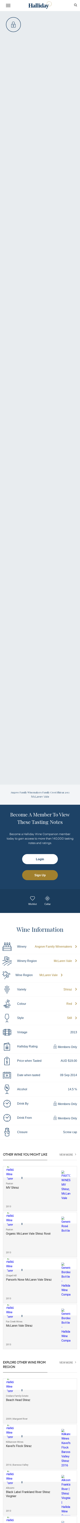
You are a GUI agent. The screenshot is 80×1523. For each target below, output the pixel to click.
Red (69, 1003)
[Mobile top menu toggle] (8, 6)
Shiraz (67, 989)
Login (40, 859)
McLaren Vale (63, 960)
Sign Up (40, 875)
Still (69, 1017)
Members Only (67, 1047)
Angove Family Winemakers (53, 946)
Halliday (40, 5)
